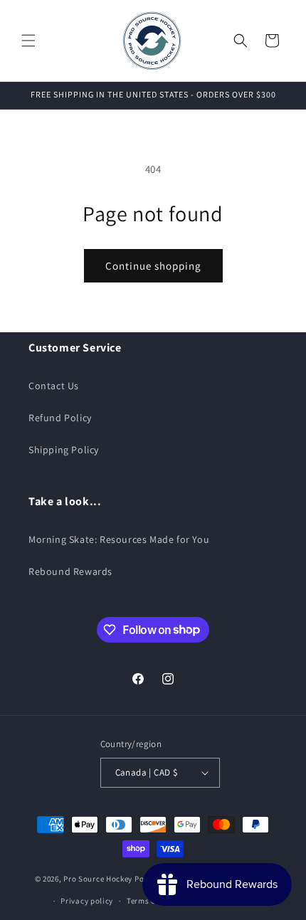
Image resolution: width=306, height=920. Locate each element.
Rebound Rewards (70, 571)
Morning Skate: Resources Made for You (118, 539)
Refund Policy (60, 417)
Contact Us (53, 385)
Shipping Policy (63, 449)
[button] (28, 40)
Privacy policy (86, 901)
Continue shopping (153, 266)
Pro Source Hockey (97, 879)
